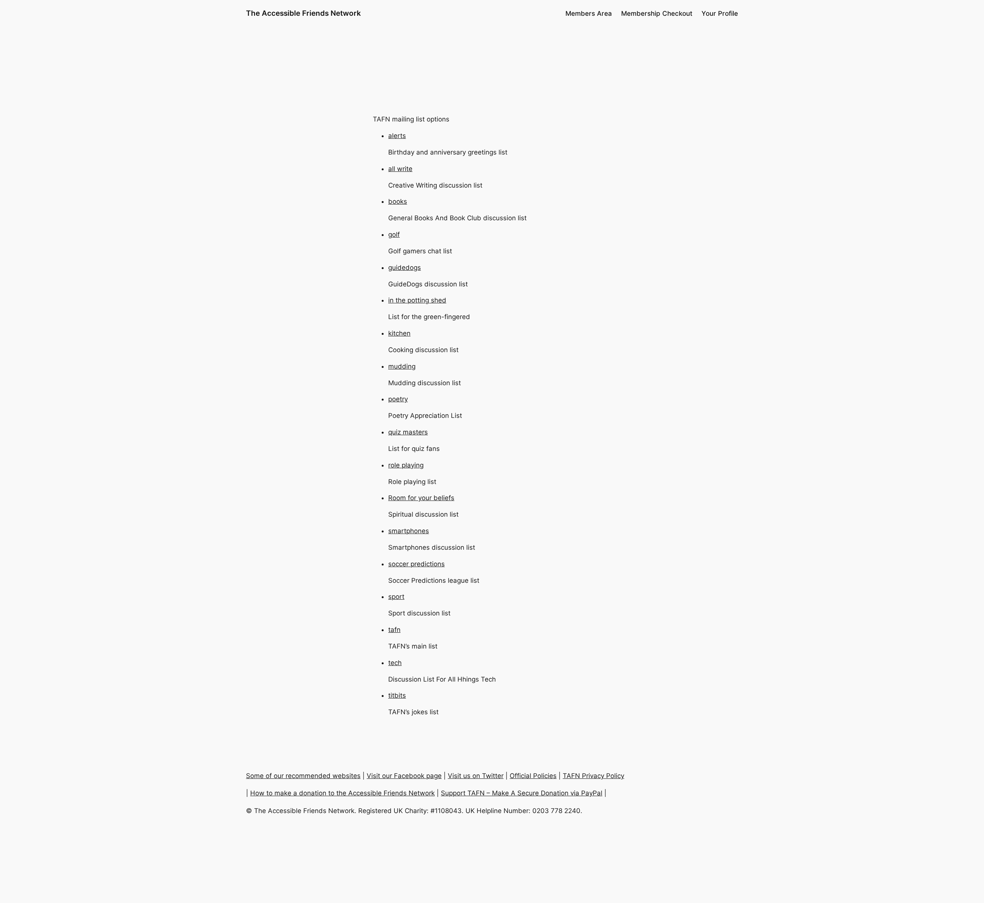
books (397, 201)
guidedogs (404, 267)
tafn (394, 630)
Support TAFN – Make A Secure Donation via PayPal (521, 793)
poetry (398, 399)
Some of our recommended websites (303, 776)
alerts (397, 136)
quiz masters (408, 432)
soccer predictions (416, 564)
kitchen (399, 333)
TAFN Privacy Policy (593, 776)
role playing (406, 465)
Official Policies (533, 776)
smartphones (408, 531)
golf (394, 234)
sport (396, 596)
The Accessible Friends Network (303, 13)
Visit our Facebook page (404, 776)
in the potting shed (417, 300)
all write (400, 169)
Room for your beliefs (421, 498)
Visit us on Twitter (476, 776)
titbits (397, 695)
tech (395, 663)
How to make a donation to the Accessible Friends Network (342, 793)
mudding (402, 366)
